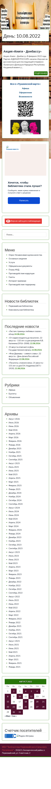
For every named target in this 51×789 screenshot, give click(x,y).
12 (31, 696)
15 (8, 701)
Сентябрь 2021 (15, 637)
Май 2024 (13, 519)
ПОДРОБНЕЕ (41, 73)
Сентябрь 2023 (15, 548)
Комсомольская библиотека (21, 310)
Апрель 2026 (14, 433)
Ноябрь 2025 (15, 452)
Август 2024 (14, 508)
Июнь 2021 (14, 648)
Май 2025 (13, 474)
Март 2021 (13, 659)
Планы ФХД (14, 269)
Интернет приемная (17, 281)
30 (14, 712)
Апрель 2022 (14, 611)
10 (20, 696)
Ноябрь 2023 (15, 541)
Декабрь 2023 (15, 537)
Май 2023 (13, 563)
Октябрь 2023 (15, 544)
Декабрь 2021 (15, 626)
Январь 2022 (14, 622)
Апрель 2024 (14, 522)
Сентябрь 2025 (15, 459)
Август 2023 (14, 552)
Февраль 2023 (15, 574)
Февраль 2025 (15, 485)
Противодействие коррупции (21, 273)
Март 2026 (13, 437)
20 (37, 701)
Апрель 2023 (14, 567)
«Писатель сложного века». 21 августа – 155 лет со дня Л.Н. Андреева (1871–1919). (26, 365)
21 (43, 701)
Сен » (14, 716)
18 (25, 701)
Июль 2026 (14, 422)
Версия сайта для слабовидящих (25, 221)
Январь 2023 (14, 578)
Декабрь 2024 (15, 493)
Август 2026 (14, 419)
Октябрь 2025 (15, 456)
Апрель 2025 (14, 478)
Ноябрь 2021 (15, 630)
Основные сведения (18, 258)
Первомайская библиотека (21, 306)
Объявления (14, 397)
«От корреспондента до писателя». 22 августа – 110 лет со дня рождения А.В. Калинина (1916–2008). (26, 340)
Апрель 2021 (14, 656)
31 (20, 712)
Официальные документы (20, 266)
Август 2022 (14, 596)
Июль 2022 (14, 600)
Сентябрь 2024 (15, 504)
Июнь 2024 (14, 515)
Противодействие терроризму (22, 284)
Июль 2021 (14, 644)
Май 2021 (13, 652)
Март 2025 (13, 482)
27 (37, 707)
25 (25, 707)
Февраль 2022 (15, 618)
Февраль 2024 (15, 530)
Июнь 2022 (14, 604)
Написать (24, 200)
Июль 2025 (14, 467)
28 (43, 707)
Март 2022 (13, 615)
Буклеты (12, 393)
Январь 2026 (14, 445)
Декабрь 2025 (15, 448)
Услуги (12, 262)
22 (8, 707)
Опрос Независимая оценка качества (25, 255)
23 (14, 707)
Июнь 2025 (14, 470)
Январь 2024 (14, 533)
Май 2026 (13, 430)
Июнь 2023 (14, 559)
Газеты (12, 277)
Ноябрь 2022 (15, 585)
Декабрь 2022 (15, 581)
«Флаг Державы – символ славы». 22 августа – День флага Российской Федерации (25, 356)
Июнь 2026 (14, 426)
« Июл (7, 716)
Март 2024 (13, 526)
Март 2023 (13, 570)
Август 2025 (14, 463)
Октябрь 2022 (15, 589)
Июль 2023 (14, 556)
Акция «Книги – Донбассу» (22, 51)
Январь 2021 (14, 667)
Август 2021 (14, 641)
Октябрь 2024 (15, 500)
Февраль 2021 (15, 663)
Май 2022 (13, 607)
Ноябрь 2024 (15, 496)
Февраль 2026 (15, 441)
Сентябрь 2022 (15, 593)
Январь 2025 (14, 489)
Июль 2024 (14, 511)
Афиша (12, 390)
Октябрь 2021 (15, 633)
